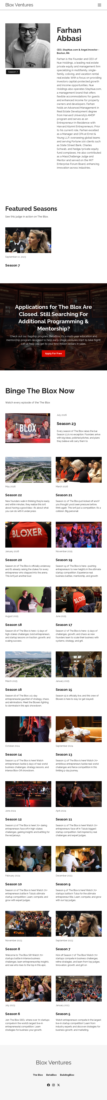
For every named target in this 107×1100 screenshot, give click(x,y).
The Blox (38, 1075)
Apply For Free (53, 353)
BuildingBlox (67, 1075)
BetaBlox (51, 1075)
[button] (99, 5)
